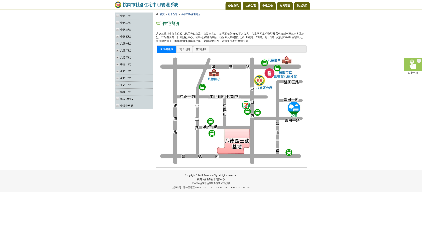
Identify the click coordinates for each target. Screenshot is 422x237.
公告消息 (233, 5)
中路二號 (125, 22)
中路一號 (125, 15)
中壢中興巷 (126, 105)
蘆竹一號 (125, 71)
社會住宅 (250, 5)
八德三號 (125, 57)
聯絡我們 (302, 5)
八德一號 (125, 43)
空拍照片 (201, 49)
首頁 (162, 14)
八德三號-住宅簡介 (190, 14)
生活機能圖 (166, 49)
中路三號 (125, 29)
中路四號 (125, 36)
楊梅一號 (125, 92)
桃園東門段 (126, 98)
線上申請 (413, 72)
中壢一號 (125, 64)
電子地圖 (184, 49)
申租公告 (267, 5)
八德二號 (125, 50)
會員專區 (285, 5)
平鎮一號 (125, 85)
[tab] (166, 49)
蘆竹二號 (125, 78)
